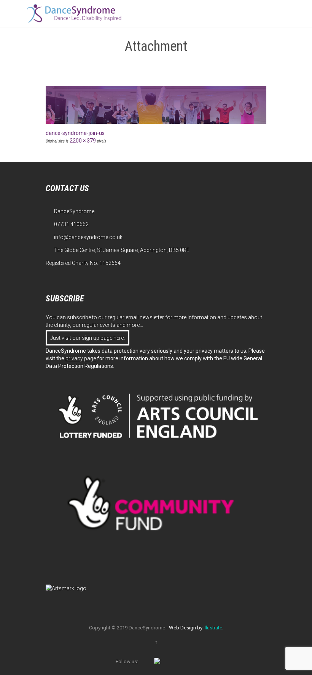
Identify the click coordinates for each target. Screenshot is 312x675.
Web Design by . (196, 628)
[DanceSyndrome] (74, 13)
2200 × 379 (83, 141)
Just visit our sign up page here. (87, 338)
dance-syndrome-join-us (75, 133)
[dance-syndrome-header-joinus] (156, 105)
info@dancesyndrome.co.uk (84, 237)
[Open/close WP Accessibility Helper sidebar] (303, 9)
